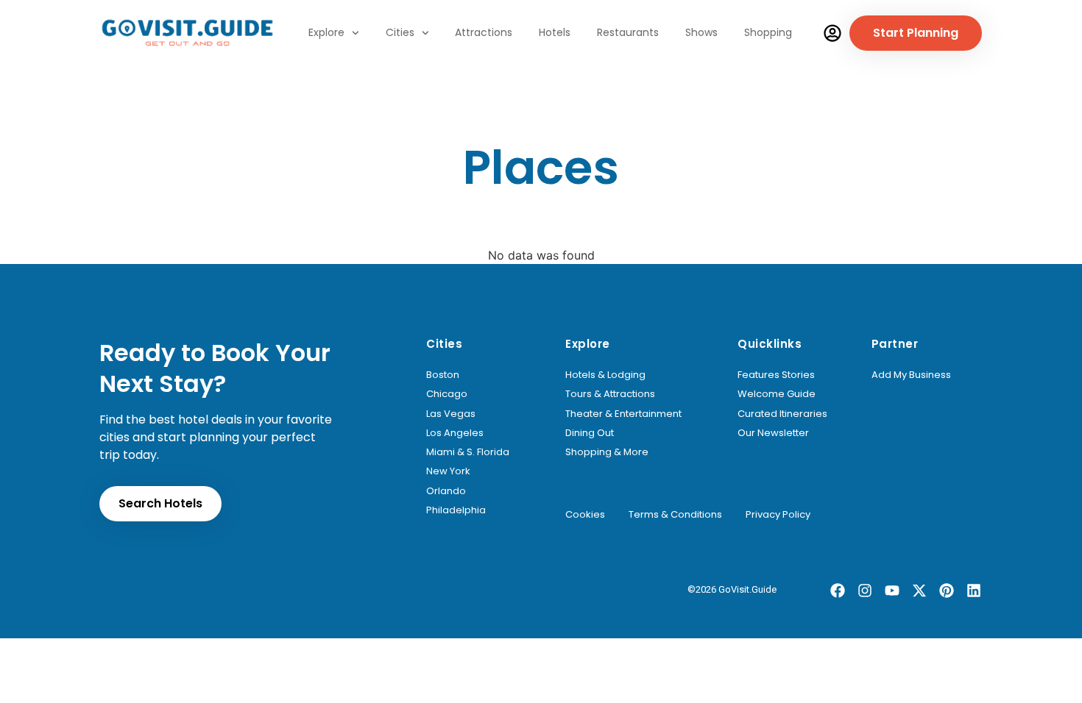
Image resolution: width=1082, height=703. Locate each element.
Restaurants (628, 32)
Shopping (768, 32)
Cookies (585, 515)
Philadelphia (456, 510)
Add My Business (911, 375)
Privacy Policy (778, 515)
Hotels (554, 32)
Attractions (483, 32)
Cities (400, 32)
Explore (326, 32)
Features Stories (776, 375)
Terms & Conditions (675, 515)
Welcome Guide (777, 394)
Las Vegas (450, 414)
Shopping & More (606, 452)
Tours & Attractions (610, 394)
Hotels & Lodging (605, 375)
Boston (442, 375)
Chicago (446, 394)
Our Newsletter (773, 433)
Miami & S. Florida (467, 452)
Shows (701, 32)
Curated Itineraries (782, 414)
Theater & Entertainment (623, 414)
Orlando (446, 491)
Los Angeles (455, 433)
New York (448, 471)
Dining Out (589, 433)
